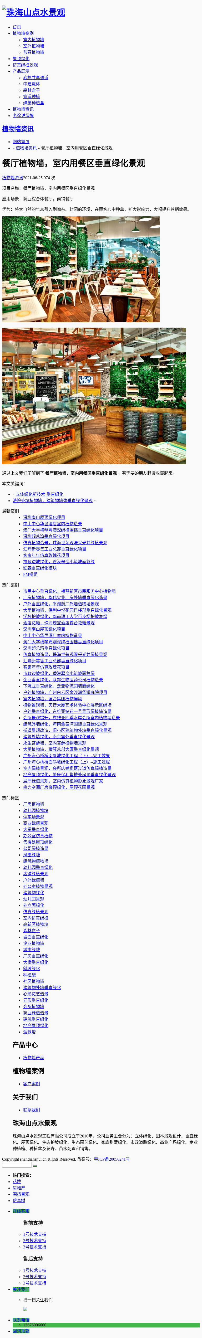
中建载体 (31, 84)
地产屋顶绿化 (35, 1025)
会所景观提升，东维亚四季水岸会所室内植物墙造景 (71, 718)
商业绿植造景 (35, 1013)
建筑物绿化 (33, 893)
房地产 (19, 1188)
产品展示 (21, 71)
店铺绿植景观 (35, 874)
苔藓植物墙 (33, 52)
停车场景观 (33, 817)
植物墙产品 (33, 1057)
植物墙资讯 (23, 109)
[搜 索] (35, 1166)
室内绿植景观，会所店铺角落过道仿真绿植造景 (67, 768)
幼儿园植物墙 (35, 810)
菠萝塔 (29, 1032)
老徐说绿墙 (23, 115)
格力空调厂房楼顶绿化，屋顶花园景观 (59, 787)
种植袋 (29, 975)
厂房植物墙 (33, 804)
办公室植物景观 (38, 886)
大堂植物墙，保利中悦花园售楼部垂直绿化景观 (67, 610)
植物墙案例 (23, 33)
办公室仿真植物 (38, 836)
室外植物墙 (33, 46)
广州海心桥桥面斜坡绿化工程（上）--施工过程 (66, 762)
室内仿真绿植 (35, 918)
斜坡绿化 (31, 968)
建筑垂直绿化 (35, 1019)
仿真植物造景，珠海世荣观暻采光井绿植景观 (65, 543)
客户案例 (31, 1084)
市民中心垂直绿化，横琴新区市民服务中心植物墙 (69, 591)
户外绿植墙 (33, 880)
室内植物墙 (33, 39)
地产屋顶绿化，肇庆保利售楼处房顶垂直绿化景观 (69, 774)
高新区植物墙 (35, 924)
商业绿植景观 (35, 823)
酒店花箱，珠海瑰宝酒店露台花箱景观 (59, 623)
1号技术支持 (34, 1234)
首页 (17, 27)
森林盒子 (31, 90)
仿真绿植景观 (25, 65)
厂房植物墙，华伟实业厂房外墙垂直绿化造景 (65, 597)
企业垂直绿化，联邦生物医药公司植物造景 (63, 680)
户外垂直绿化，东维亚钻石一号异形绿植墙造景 (67, 711)
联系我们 (31, 1110)
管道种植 (31, 96)
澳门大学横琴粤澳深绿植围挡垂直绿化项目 (63, 530)
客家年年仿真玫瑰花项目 (46, 555)
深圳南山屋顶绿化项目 (44, 517)
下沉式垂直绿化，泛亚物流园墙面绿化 (59, 686)
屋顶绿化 (21, 58)
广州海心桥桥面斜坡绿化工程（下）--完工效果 (66, 755)
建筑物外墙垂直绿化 (42, 987)
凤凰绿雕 (31, 855)
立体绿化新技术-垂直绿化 (39, 494)
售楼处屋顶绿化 (38, 842)
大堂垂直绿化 (35, 829)
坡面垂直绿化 (35, 937)
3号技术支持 (34, 1247)
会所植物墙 (33, 1006)
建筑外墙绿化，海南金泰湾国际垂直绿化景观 (65, 724)
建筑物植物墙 (35, 861)
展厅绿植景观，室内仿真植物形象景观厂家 (63, 781)
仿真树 (19, 1200)
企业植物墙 (33, 943)
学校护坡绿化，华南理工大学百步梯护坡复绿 (65, 616)
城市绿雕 (31, 949)
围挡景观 (21, 1194)
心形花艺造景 (35, 994)
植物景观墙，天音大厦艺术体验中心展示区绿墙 (67, 705)
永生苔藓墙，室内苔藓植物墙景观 (54, 743)
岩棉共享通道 (35, 77)
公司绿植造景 (35, 848)
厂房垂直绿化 (35, 956)
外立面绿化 (33, 905)
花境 (17, 1181)
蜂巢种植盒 (33, 103)
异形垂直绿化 (35, 1000)
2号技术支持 (34, 1240)
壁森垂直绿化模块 (40, 568)
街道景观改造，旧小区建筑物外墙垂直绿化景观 (67, 730)
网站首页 (21, 141)
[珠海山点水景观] (33, 12)
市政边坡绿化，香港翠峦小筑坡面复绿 (59, 561)
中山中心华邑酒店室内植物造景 (52, 524)
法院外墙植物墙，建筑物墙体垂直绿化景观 (53, 500)
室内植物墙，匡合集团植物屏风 (52, 699)
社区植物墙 (33, 981)
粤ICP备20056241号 (112, 1159)
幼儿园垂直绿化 (38, 867)
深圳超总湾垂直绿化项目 (46, 536)
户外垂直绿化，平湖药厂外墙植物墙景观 (61, 604)
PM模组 (30, 574)
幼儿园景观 (33, 899)
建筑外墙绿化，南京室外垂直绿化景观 (59, 736)
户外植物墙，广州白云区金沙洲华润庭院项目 (65, 692)
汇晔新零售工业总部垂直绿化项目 (54, 549)
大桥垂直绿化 (35, 962)
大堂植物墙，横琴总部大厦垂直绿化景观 (61, 749)
